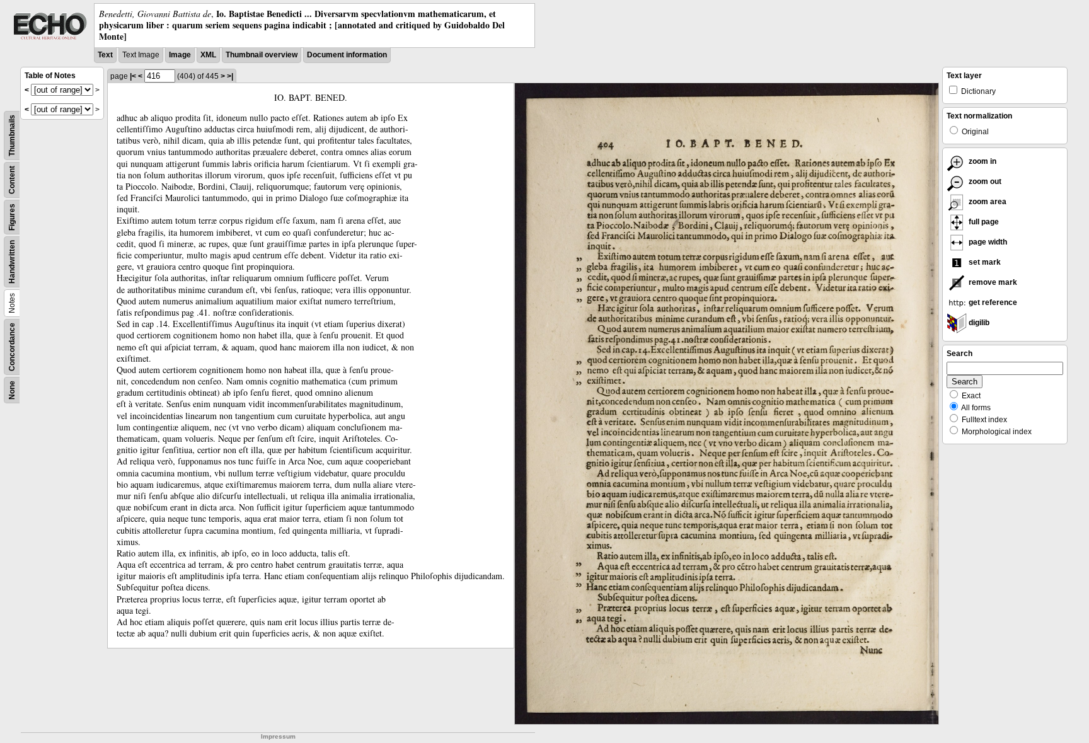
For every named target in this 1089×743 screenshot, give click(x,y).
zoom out (984, 181)
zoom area (986, 201)
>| (230, 76)
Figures (12, 217)
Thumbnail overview (261, 54)
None (12, 390)
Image (180, 54)
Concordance (12, 347)
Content (12, 180)
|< (133, 76)
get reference (992, 302)
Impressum (278, 736)
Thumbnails (12, 135)
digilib (978, 322)
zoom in (981, 161)
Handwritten (12, 262)
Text (105, 54)
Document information (347, 54)
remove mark (992, 282)
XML (208, 54)
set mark (984, 262)
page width (987, 242)
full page (983, 221)
